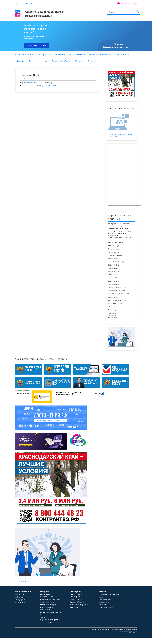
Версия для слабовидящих (128, 4)
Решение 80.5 (29, 75)
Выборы (44, 61)
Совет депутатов (42, 55)
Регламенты (103, 605)
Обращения (79, 61)
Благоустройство (21, 600)
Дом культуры (20, 602)
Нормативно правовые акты (109, 594)
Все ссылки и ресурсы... (23, 581)
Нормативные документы (79, 605)
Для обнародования (106, 607)
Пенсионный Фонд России (61, 61)
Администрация (58, 55)
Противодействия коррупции (98, 55)
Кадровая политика (120, 55)
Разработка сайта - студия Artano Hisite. (125, 633)
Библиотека (19, 597)
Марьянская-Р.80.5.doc (35, 83)
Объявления (74, 607)
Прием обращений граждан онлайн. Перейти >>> (120, 135)
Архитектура (19, 594)
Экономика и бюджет (76, 55)
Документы (33, 61)
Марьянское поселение (23, 55)
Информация (19, 61)
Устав (101, 597)
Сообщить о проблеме (36, 45)
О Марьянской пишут (47, 602)
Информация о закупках (48, 605)
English (17, 3)
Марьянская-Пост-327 (48, 86)
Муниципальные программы (50, 599)
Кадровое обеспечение (78, 602)
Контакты (28, 3)
